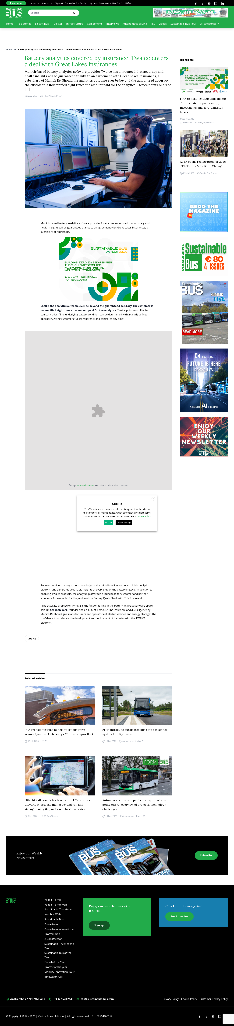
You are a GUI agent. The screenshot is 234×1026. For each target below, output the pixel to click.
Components (95, 23)
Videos (163, 23)
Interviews (112, 23)
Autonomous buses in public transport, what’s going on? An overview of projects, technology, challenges (134, 804)
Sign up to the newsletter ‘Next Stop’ (105, 3)
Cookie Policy (189, 999)
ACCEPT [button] (108, 522)
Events (203, 173)
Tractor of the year (55, 967)
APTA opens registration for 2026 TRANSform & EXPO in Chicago (203, 164)
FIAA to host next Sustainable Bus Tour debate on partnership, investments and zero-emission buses (203, 105)
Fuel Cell (57, 23)
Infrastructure (74, 23)
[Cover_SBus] (204, 312)
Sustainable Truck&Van (58, 909)
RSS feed (128, 3)
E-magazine (16, 3)
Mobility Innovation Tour (59, 972)
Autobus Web (52, 914)
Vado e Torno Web (55, 904)
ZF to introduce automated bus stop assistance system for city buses (134, 732)
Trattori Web (52, 934)
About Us (35, 3)
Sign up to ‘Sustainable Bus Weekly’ (70, 3)
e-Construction (53, 939)
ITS (153, 23)
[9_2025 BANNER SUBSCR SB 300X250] (204, 256)
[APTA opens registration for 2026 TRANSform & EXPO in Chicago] (204, 143)
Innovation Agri (53, 976)
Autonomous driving (135, 23)
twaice (31, 638)
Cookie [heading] (117, 503)
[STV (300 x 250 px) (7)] (204, 212)
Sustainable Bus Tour (183, 23)
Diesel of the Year (55, 962)
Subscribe (206, 855)
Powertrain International (59, 929)
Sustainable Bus (54, 919)
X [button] (153, 498)
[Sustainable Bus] (14, 12)
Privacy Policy (171, 999)
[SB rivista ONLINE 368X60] (190, 12)
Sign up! (99, 925)
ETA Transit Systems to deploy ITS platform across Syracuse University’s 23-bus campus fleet (59, 732)
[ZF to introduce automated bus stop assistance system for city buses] (137, 705)
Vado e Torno (52, 900)
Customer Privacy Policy (213, 999)
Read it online (179, 916)
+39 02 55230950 (62, 999)
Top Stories (24, 23)
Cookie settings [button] (124, 522)
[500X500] (98, 275)
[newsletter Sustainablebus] (204, 436)
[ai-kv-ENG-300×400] (204, 380)
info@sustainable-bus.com (96, 999)
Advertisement (86, 485)
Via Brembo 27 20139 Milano (27, 999)
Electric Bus (42, 23)
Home (9, 23)
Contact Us (47, 3)
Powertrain (51, 924)
